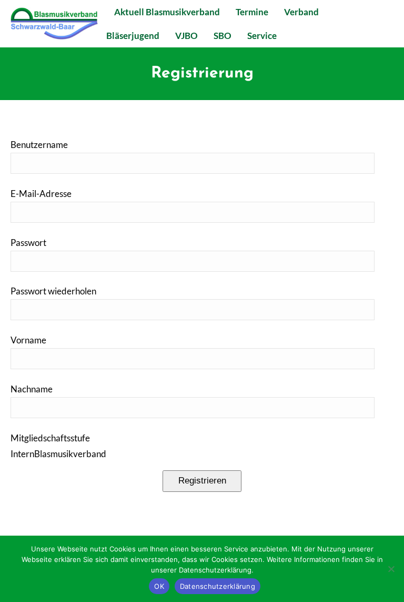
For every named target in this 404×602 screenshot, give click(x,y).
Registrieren (202, 481)
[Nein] (391, 569)
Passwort (28, 242)
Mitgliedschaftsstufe (50, 437)
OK (159, 586)
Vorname (28, 340)
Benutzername (39, 144)
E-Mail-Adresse (41, 193)
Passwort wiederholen (53, 291)
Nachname (32, 388)
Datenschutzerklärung (217, 586)
